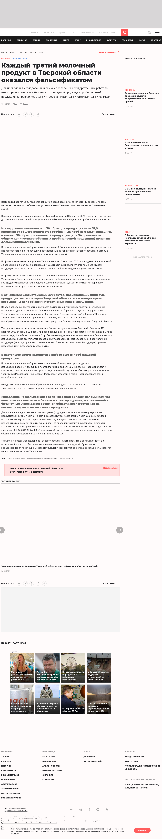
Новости (34, 32)
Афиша (61, 32)
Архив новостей (87, 32)
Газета (73, 32)
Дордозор (89, 757)
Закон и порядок (19, 58)
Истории (6, 766)
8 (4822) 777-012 (124, 32)
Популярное (8, 779)
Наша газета (49, 761)
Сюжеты (6, 761)
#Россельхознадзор (16, 458)
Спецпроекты (8, 770)
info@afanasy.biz (134, 757)
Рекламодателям (107, 32)
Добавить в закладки (107, 52)
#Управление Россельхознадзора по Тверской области (50, 458)
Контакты (48, 779)
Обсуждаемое (9, 784)
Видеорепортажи (11, 798)
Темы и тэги (48, 32)
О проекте (47, 775)
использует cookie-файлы (55, 829)
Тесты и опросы (10, 788)
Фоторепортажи (10, 793)
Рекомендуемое (10, 775)
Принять (142, 830)
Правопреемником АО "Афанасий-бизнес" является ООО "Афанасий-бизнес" (29, 823)
